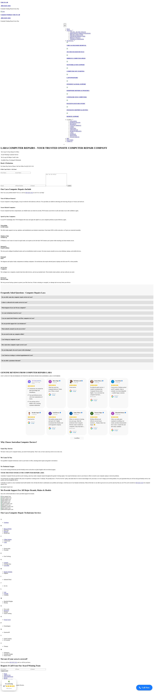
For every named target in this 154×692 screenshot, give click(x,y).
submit (69, 185)
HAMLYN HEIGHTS (75, 131)
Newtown (6, 610)
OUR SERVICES (8, 676)
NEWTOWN (73, 135)
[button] (144, 687)
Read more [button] (93, 396)
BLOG (5, 678)
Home (68, 29)
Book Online (70, 140)
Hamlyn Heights (8, 572)
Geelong (6, 562)
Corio (5, 542)
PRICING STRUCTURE (76, 35)
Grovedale (6, 565)
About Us (69, 30)
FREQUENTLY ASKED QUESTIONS (80, 33)
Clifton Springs (8, 539)
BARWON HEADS (75, 122)
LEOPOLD (73, 134)
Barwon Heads (7, 528)
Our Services (70, 40)
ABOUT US (7, 675)
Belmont (6, 531)
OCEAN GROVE (74, 137)
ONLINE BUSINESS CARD (77, 36)
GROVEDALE (74, 129)
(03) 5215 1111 (6, 6)
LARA (71, 132)
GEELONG (73, 128)
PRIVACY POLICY (75, 37)
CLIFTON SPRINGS (75, 125)
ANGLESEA (73, 121)
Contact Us (69, 141)
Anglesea (6, 522)
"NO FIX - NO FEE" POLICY (78, 32)
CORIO (72, 127)
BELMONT (73, 124)
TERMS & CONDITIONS (77, 39)
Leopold (6, 593)
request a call (4, 671)
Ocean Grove (7, 619)
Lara (5, 592)
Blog (68, 138)
